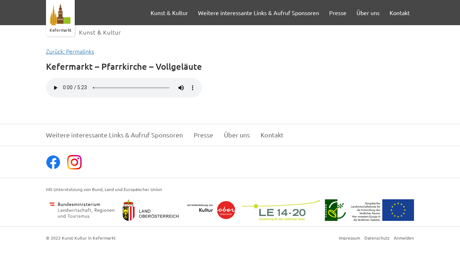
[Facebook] (53, 167)
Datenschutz (377, 238)
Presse (337, 12)
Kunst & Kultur (169, 12)
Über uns (368, 12)
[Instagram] (74, 167)
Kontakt (400, 12)
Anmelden (404, 238)
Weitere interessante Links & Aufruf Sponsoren (258, 12)
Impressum (349, 238)
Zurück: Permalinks (70, 51)
